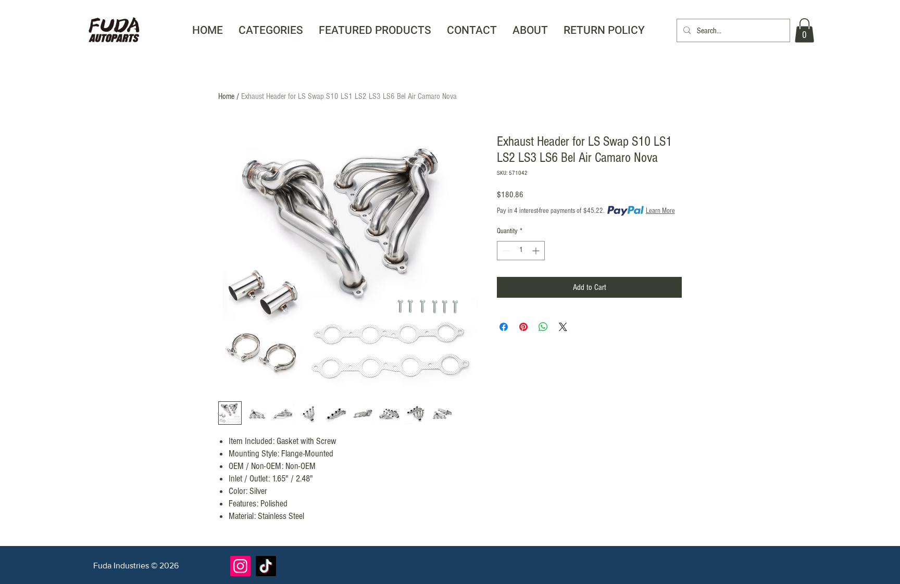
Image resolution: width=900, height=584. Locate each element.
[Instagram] (240, 566)
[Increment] (536, 251)
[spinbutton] (520, 251)
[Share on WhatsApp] (543, 327)
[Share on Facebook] (503, 327)
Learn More (660, 211)
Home (226, 96)
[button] (271, 30)
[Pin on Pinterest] (523, 327)
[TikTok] (266, 566)
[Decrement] (504, 251)
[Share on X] (563, 327)
